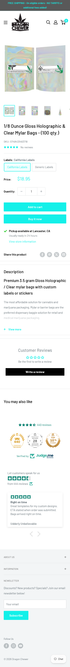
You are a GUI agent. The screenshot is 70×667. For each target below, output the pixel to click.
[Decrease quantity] (21, 191)
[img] (36, 478)
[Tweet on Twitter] (56, 254)
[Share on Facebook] (42, 254)
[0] (63, 22)
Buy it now (35, 219)
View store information (22, 241)
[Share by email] (63, 254)
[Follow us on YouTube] (20, 645)
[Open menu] (5, 22)
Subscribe (16, 615)
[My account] (55, 22)
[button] (32, 534)
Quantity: (9, 191)
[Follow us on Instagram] (13, 645)
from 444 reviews (17, 483)
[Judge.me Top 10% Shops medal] (53, 440)
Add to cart (35, 207)
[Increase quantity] (41, 191)
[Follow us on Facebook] (6, 645)
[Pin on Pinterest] (49, 254)
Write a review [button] (35, 372)
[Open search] (48, 22)
